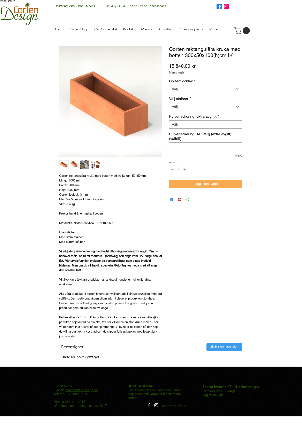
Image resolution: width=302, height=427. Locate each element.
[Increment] (185, 169)
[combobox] (205, 89)
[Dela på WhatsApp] (187, 199)
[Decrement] (172, 169)
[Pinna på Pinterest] (179, 199)
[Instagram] (226, 6)
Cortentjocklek (182, 81)
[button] (242, 30)
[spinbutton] (179, 169)
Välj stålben (180, 98)
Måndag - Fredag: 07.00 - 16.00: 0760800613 (135, 6)
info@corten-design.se (81, 390)
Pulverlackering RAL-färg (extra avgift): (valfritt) (200, 136)
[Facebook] (219, 6)
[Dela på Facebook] (171, 199)
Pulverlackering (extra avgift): (194, 116)
